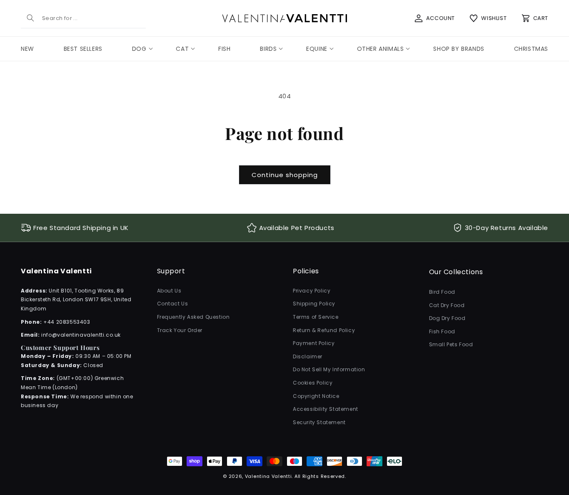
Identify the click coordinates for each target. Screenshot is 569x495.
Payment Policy (313, 343)
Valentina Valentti (268, 476)
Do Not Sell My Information (329, 369)
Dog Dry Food (447, 318)
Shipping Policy (314, 304)
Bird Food (442, 291)
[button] (139, 48)
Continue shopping (285, 174)
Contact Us (172, 304)
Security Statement (319, 422)
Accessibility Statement (325, 408)
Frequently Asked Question (193, 316)
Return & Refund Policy (324, 330)
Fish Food (442, 331)
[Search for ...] (30, 18)
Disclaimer (307, 356)
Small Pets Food (451, 344)
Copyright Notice (316, 396)
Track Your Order (180, 330)
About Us (169, 290)
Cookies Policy (312, 382)
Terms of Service (316, 316)
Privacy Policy (311, 290)
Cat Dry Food (447, 305)
